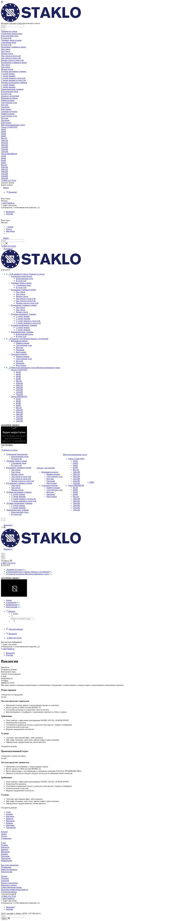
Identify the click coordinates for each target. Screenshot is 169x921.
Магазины (5, 852)
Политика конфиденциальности (14, 889)
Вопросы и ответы (9, 885)
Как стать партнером (10, 865)
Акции (4, 834)
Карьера (4, 854)
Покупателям (6, 872)
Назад (15, 613)
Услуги (4, 836)
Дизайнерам (6, 867)
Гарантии (5, 881)
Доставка (5, 878)
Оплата (4, 876)
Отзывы (4, 845)
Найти (4, 919)
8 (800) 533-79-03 (9, 180)
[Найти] (3, 28)
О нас (3, 843)
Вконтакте (10, 212)
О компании (6, 838)
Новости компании (9, 869)
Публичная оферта (9, 892)
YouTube (9, 214)
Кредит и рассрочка (9, 883)
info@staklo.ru (8, 203)
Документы (6, 858)
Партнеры (5, 856)
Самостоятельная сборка (11, 887)
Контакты (5, 847)
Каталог (4, 832)
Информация (6, 861)
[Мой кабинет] (2, 523)
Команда (4, 849)
